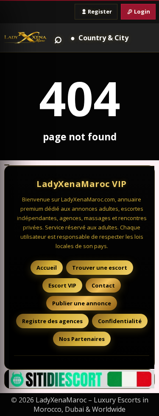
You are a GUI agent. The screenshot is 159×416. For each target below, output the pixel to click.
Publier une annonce (81, 303)
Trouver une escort (99, 267)
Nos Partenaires (82, 339)
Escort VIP (62, 285)
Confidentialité (120, 321)
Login (142, 11)
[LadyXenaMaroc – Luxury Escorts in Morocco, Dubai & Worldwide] (25, 38)
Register (100, 11)
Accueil (46, 267)
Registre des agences (52, 321)
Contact (103, 285)
